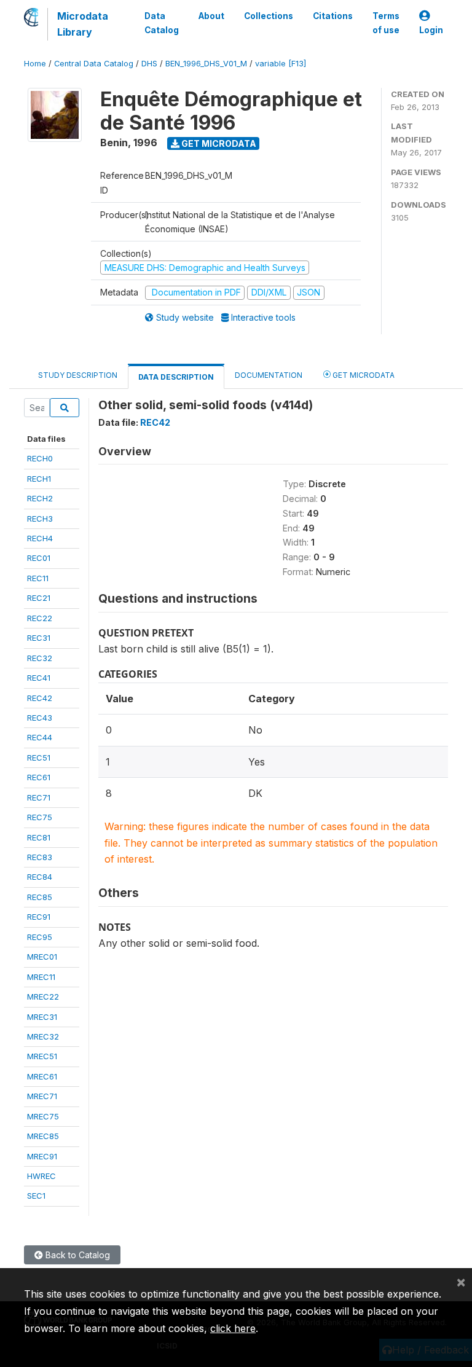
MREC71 (42, 1096)
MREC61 (42, 1076)
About (211, 16)
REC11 (38, 578)
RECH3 (40, 518)
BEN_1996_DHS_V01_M (206, 63)
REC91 (38, 917)
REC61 (38, 777)
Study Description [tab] (77, 375)
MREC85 (43, 1136)
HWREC (41, 1176)
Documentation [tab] (268, 375)
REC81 (38, 837)
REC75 (39, 817)
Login (431, 30)
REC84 (39, 877)
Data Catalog (161, 22)
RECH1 (39, 479)
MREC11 (41, 977)
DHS (149, 63)
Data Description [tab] (176, 377)
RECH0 (40, 458)
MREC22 (43, 996)
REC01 (38, 558)
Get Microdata (217, 143)
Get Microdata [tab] (363, 375)
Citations (333, 16)
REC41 (38, 678)
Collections (268, 16)
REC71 (38, 797)
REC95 (39, 937)
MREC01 (42, 957)
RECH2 (40, 498)
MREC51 (42, 1056)
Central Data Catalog (93, 63)
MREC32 (43, 1036)
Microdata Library (82, 24)
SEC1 (36, 1196)
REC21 (38, 598)
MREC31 (42, 1017)
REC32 (39, 658)
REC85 (39, 897)
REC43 (39, 718)
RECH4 (40, 538)
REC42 (39, 698)
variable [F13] (280, 63)
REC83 (39, 857)
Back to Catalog (76, 1255)
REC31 (38, 638)
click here (233, 1328)
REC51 (38, 757)
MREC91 (42, 1156)
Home (35, 63)
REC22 (39, 618)
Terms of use (385, 22)
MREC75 (43, 1116)
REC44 (39, 737)
